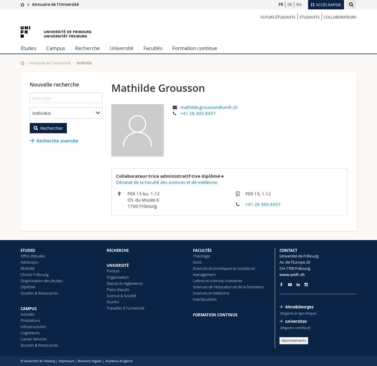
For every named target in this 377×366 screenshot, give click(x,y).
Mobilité (27, 268)
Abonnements (293, 340)
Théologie (201, 256)
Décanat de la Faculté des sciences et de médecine (166, 182)
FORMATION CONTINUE (215, 314)
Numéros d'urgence (119, 361)
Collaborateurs (340, 17)
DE (289, 4)
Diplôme (28, 287)
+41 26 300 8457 (198, 113)
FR (281, 4)
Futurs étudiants (278, 17)
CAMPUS (29, 308)
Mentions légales (90, 361)
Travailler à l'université (125, 308)
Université (121, 48)
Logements (30, 332)
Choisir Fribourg (35, 274)
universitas (296, 321)
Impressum (66, 361)
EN (298, 4)
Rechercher (51, 128)
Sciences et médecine (211, 293)
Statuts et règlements (125, 283)
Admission (30, 262)
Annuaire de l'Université (55, 4)
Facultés (152, 48)
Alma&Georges (299, 307)
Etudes (28, 48)
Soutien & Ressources (39, 293)
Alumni (113, 302)
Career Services (34, 339)
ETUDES (28, 250)
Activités (27, 314)
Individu (84, 63)
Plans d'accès (118, 289)
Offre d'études (33, 256)
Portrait (113, 271)
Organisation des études (42, 280)
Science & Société (121, 295)
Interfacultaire (205, 299)
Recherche (87, 48)
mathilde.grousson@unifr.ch (209, 107)
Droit (197, 262)
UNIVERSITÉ (118, 265)
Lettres (199, 280)
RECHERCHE (118, 250)
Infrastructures (33, 326)
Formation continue (194, 48)
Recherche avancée (57, 141)
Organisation (118, 277)
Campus (55, 48)
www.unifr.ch (292, 274)
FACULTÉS (202, 250)
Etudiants (310, 17)
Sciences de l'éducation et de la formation (228, 287)
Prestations (30, 320)
